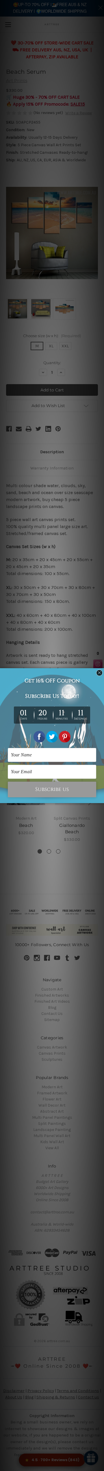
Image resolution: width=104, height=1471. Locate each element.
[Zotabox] (100, 798)
